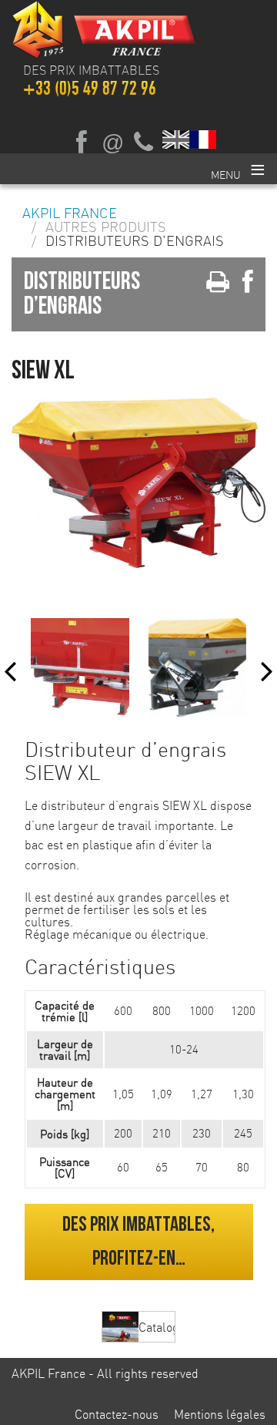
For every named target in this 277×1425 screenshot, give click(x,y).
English (176, 139)
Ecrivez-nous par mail (112, 142)
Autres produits (105, 227)
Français (203, 139)
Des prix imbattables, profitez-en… (138, 1241)
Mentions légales (219, 1414)
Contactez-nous (117, 1414)
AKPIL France (69, 213)
